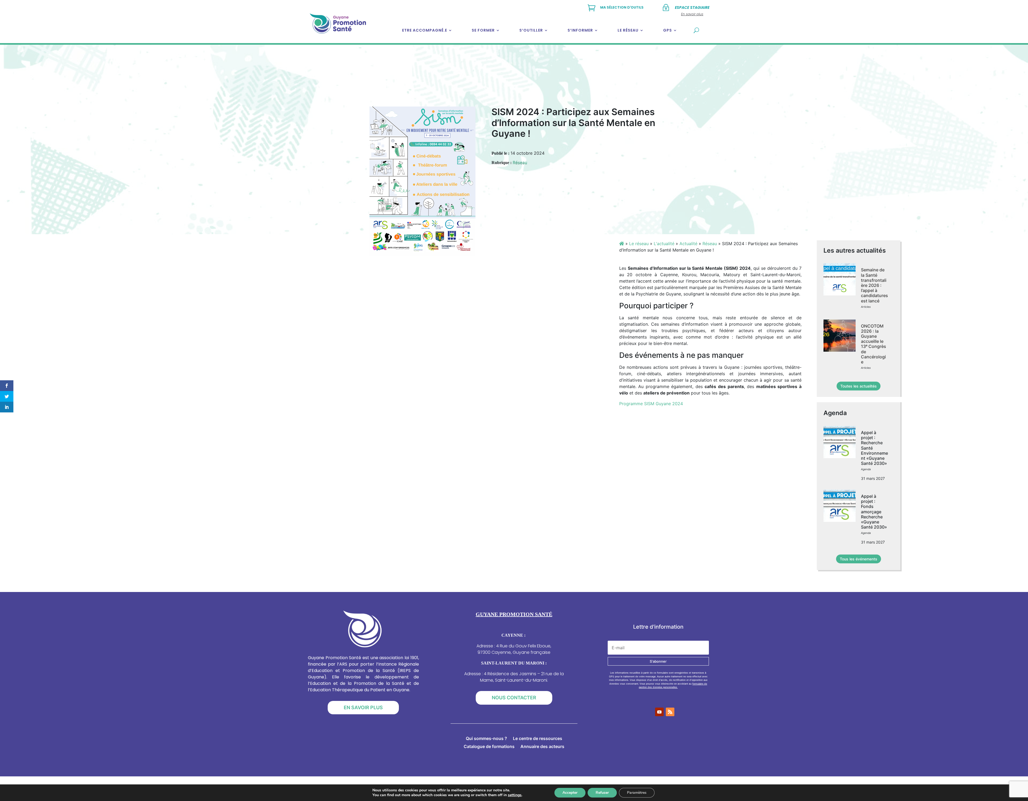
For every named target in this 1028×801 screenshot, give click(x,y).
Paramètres (637, 792)
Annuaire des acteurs (542, 747)
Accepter (569, 792)
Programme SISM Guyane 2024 (651, 403)
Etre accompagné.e (424, 30)
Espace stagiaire (692, 7)
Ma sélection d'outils (622, 7)
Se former (483, 30)
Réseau (520, 162)
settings (514, 795)
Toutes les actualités (858, 386)
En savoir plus (363, 707)
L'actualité (664, 243)
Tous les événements (858, 559)
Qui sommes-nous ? (486, 739)
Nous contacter (514, 697)
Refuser (602, 792)
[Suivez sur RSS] (670, 712)
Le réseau (628, 30)
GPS (667, 30)
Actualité (688, 243)
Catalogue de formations (489, 747)
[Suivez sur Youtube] (659, 712)
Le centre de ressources (537, 739)
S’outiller (531, 30)
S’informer (580, 30)
